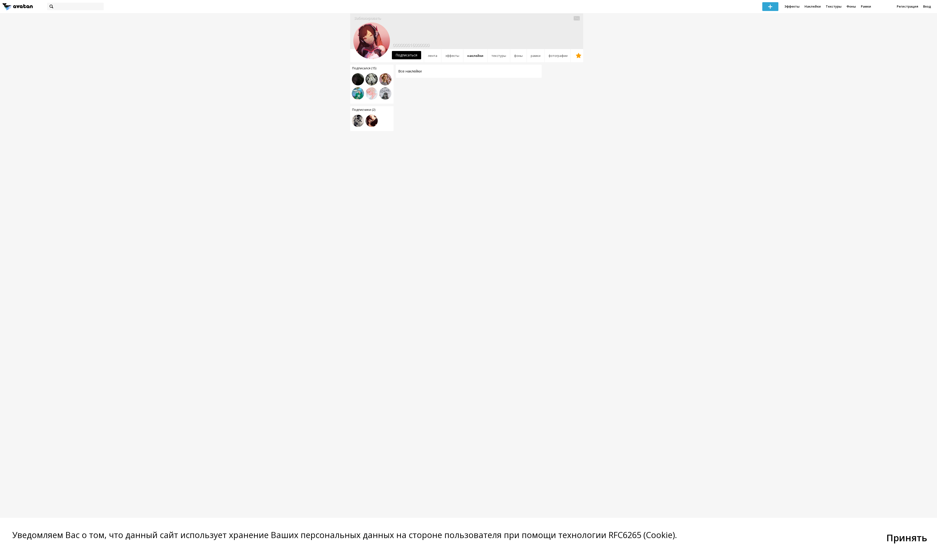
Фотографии (558, 55)
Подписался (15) (364, 68)
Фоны (851, 6)
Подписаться (406, 55)
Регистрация (907, 6)
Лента (432, 55)
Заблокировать (367, 18)
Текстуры (834, 6)
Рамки (866, 6)
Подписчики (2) (363, 109)
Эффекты (792, 6)
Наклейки (813, 6)
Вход (927, 6)
